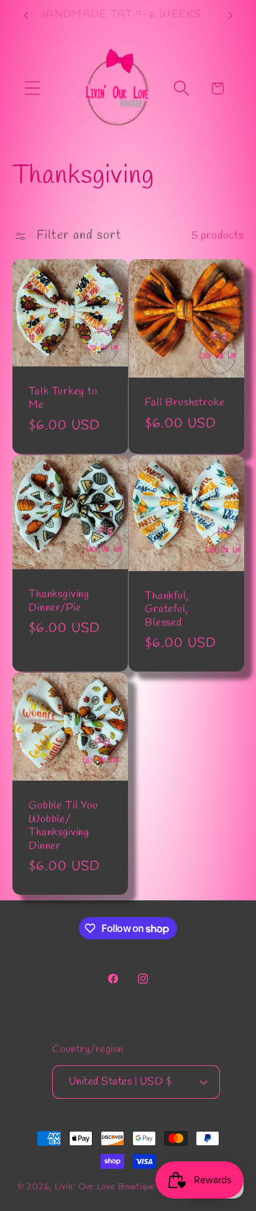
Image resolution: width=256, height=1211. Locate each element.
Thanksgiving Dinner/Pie (59, 601)
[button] (32, 88)
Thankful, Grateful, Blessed (167, 609)
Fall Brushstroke (184, 402)
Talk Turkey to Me (63, 398)
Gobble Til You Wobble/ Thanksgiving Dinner (63, 826)
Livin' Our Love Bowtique (105, 1187)
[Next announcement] (230, 15)
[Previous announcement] (26, 15)
